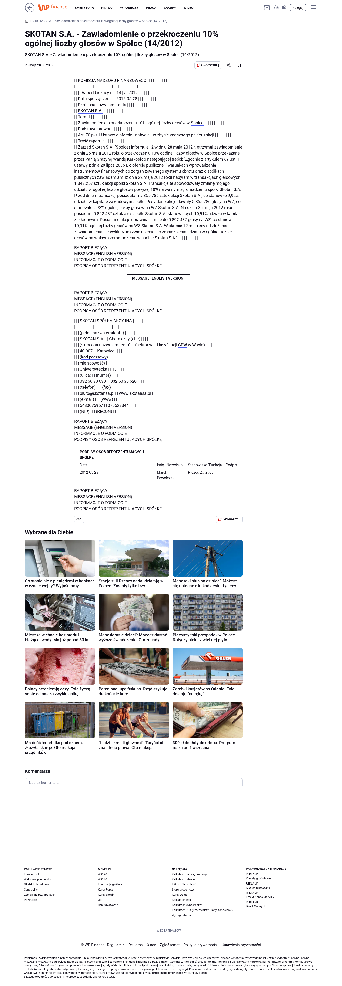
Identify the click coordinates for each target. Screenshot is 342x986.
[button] (280, 7)
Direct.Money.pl (255, 906)
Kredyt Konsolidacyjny (260, 897)
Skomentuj (210, 65)
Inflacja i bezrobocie (184, 884)
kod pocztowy (94, 357)
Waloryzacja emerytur (37, 879)
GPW (182, 344)
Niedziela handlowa (36, 884)
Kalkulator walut (182, 900)
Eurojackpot (31, 874)
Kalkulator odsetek (183, 879)
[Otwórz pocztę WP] (267, 7)
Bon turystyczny (108, 905)
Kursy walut (179, 894)
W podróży (129, 8)
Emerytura (84, 8)
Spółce (197, 122)
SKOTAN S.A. (90, 110)
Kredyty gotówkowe (258, 878)
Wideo (189, 8)
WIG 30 (102, 879)
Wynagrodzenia (182, 915)
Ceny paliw (31, 889)
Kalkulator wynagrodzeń (187, 905)
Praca (151, 8)
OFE (100, 900)
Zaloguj (298, 8)
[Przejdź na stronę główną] (29, 11)
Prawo (107, 8)
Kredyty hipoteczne (258, 887)
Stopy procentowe (183, 889)
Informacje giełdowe (110, 884)
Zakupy (170, 8)
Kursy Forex (105, 889)
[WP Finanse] (56, 7)
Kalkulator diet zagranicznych (190, 874)
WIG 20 (102, 874)
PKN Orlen (30, 900)
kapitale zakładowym (112, 201)
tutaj (111, 976)
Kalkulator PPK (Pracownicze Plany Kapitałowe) (202, 910)
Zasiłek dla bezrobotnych (39, 894)
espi (79, 519)
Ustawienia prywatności (240, 945)
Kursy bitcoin (106, 894)
